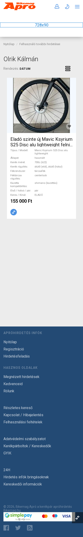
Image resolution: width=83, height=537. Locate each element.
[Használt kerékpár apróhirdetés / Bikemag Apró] (19, 9)
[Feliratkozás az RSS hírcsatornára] (31, 528)
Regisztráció (13, 349)
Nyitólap (9, 44)
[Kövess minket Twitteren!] (18, 528)
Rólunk (8, 391)
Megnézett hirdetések (21, 377)
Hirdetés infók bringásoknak (26, 477)
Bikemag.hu (12, 510)
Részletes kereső (18, 408)
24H (6, 470)
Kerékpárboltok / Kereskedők (27, 446)
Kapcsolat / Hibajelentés (23, 415)
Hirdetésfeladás (16, 356)
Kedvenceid (13, 384)
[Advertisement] (41, 267)
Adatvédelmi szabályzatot (24, 439)
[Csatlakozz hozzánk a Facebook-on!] (6, 528)
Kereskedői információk (22, 484)
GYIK (7, 453)
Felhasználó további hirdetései (39, 44)
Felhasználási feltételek (22, 422)
